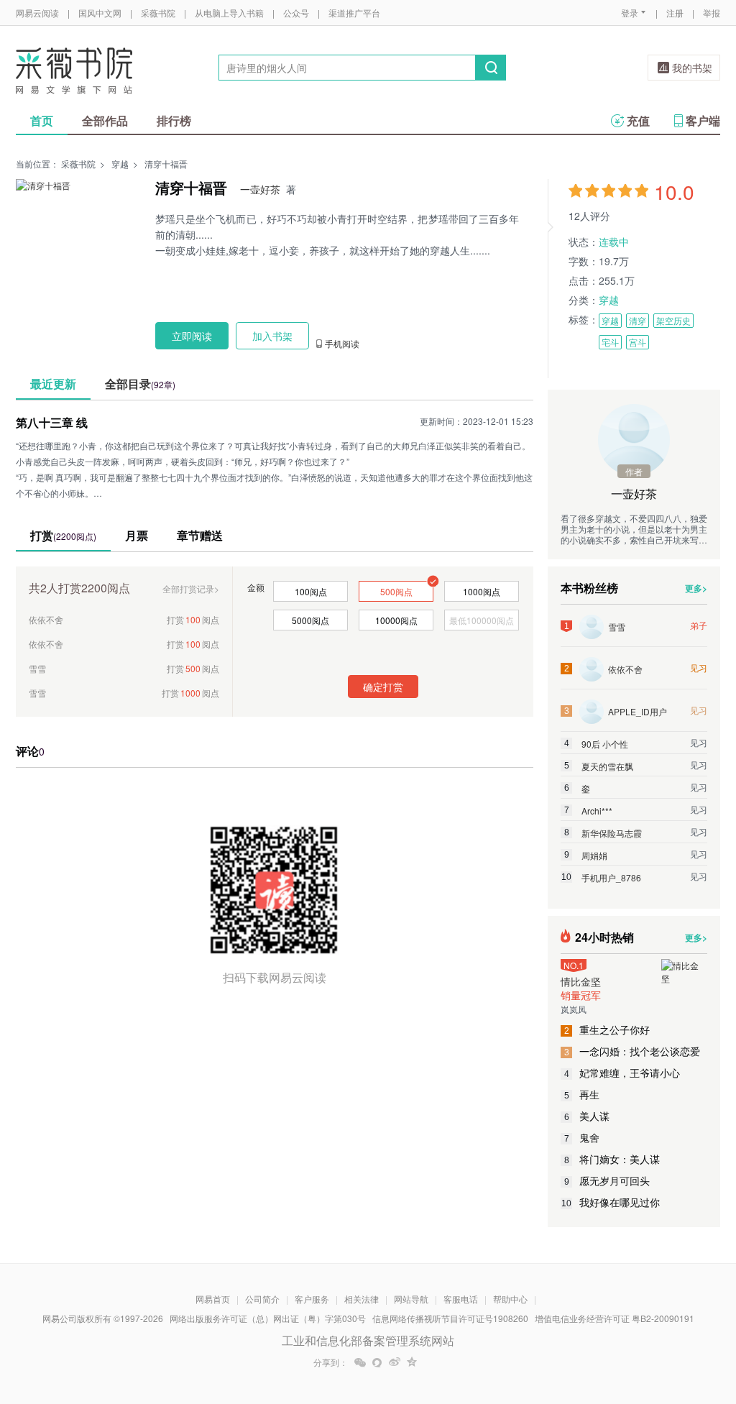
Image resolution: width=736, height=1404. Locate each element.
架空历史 (673, 320)
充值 (638, 120)
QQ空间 (412, 1362)
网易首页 (213, 1299)
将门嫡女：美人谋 (612, 1159)
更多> (696, 588)
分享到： (330, 1362)
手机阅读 (342, 343)
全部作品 (105, 120)
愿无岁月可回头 (607, 1180)
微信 (360, 1362)
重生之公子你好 (607, 1029)
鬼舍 (582, 1137)
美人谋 (587, 1116)
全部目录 (140, 383)
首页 (41, 120)
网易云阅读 (37, 12)
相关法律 (361, 1299)
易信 (377, 1362)
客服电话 (460, 1299)
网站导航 (411, 1299)
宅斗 (610, 342)
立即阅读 (192, 336)
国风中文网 (99, 12)
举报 (711, 12)
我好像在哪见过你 (610, 1202)
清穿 (637, 320)
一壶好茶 (260, 189)
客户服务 (312, 1299)
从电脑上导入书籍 (229, 12)
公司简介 (262, 1299)
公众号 (296, 12)
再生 (582, 1094)
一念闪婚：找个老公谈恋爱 (632, 1051)
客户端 (703, 120)
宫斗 (637, 342)
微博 (394, 1362)
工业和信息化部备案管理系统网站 (368, 1340)
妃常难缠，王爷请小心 (622, 1072)
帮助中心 (510, 1299)
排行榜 (174, 120)
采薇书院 (158, 12)
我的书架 (692, 67)
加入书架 (272, 336)
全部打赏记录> (190, 588)
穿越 (120, 163)
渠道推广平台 (354, 12)
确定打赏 (383, 686)
